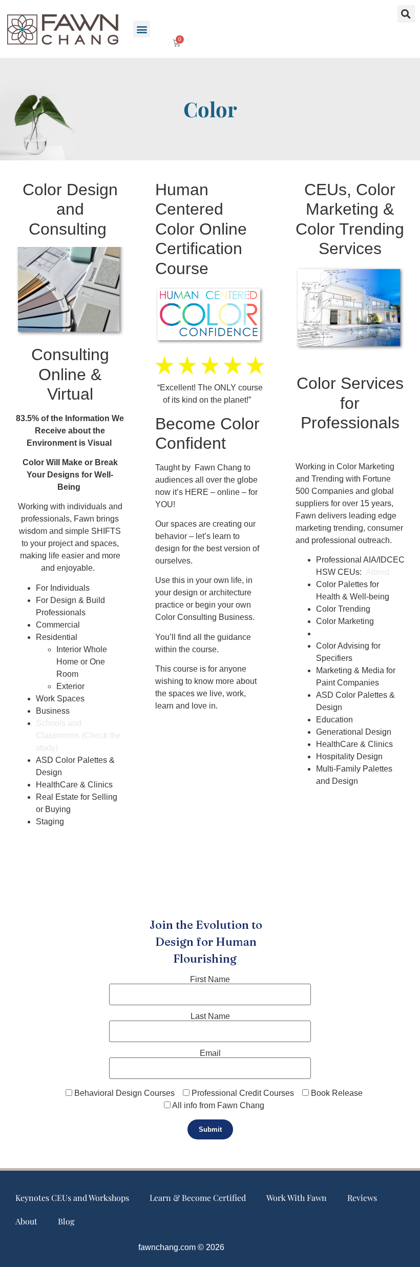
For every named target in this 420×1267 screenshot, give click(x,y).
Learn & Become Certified (198, 1197)
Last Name (210, 1016)
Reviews (362, 1197)
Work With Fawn (296, 1197)
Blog (66, 1221)
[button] (141, 28)
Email (210, 1053)
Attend (377, 572)
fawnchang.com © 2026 (181, 1247)
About (26, 1221)
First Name (210, 979)
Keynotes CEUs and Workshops (72, 1197)
